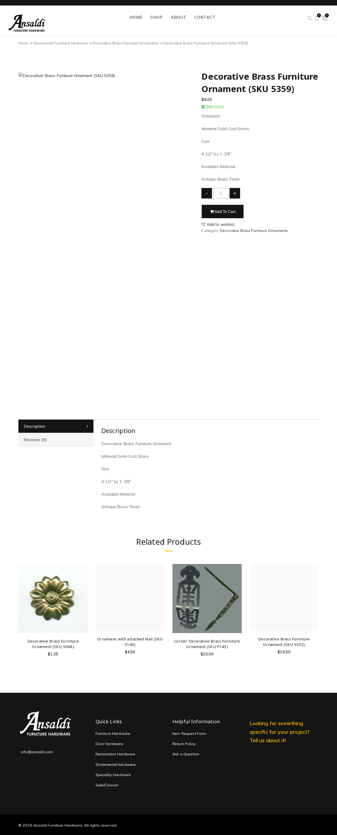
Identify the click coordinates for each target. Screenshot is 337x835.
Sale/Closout (107, 785)
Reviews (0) (35, 439)
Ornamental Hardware (116, 764)
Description (35, 426)
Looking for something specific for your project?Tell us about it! (280, 732)
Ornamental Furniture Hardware (60, 43)
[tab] (55, 426)
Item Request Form (189, 733)
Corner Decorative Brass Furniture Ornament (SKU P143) (207, 643)
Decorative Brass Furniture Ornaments (125, 43)
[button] (83, 582)
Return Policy (184, 743)
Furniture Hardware (113, 733)
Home (23, 43)
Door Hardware (109, 743)
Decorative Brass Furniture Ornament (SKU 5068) (53, 643)
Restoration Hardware (115, 754)
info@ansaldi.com (37, 752)
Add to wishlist (220, 224)
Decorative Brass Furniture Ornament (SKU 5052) (284, 641)
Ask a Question (185, 754)
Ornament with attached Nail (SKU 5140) (130, 641)
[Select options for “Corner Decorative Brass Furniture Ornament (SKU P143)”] (237, 582)
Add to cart (224, 211)
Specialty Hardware (113, 774)
